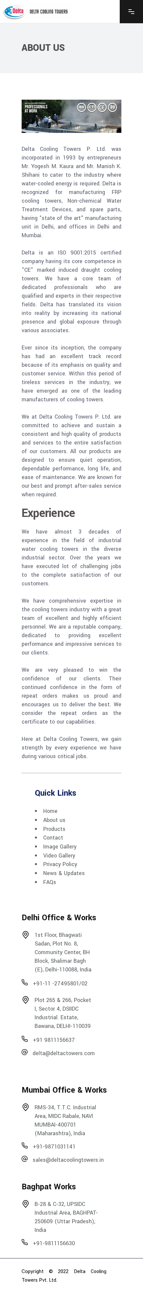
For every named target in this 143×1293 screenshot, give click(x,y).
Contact (53, 838)
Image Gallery (59, 846)
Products (54, 829)
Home (50, 811)
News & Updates (64, 873)
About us (54, 820)
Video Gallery (59, 855)
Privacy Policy (60, 864)
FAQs (49, 882)
